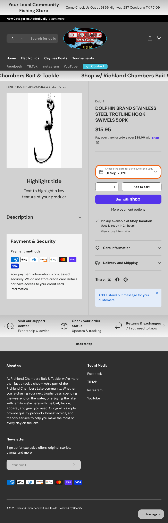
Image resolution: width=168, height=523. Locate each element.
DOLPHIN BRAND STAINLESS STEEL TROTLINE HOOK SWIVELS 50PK (41, 87)
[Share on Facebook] (117, 279)
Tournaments (83, 58)
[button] (158, 38)
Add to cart (142, 187)
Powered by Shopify (70, 508)
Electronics (30, 58)
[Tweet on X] (109, 279)
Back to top (84, 344)
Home (11, 58)
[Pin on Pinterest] (125, 279)
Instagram (50, 66)
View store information (116, 231)
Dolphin (100, 101)
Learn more (57, 19)
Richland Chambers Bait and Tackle (37, 508)
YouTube (71, 66)
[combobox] (32, 38)
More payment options (128, 209)
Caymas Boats (55, 58)
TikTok (32, 66)
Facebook (14, 66)
